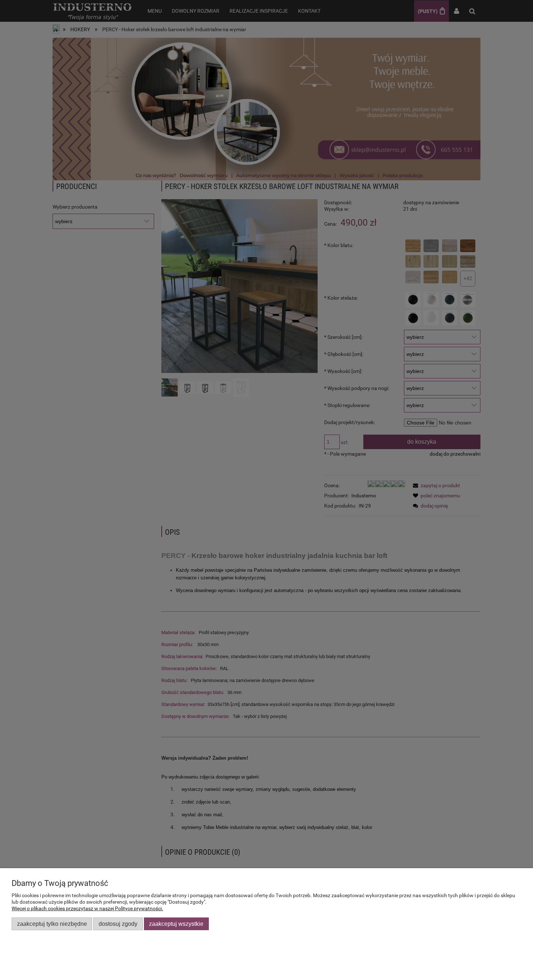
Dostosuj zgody (118, 923)
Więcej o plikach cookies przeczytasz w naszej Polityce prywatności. (87, 908)
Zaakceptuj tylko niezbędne (52, 923)
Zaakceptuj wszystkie (176, 923)
